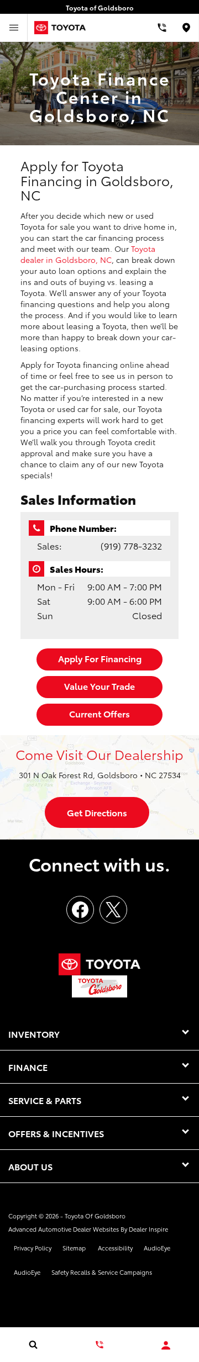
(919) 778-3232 (131, 545)
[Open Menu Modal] (14, 27)
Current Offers (99, 713)
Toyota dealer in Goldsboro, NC (87, 254)
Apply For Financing (100, 658)
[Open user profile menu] (166, 1345)
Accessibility (115, 1247)
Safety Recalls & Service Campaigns (101, 1272)
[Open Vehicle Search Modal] (33, 1344)
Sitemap (74, 1247)
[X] (113, 909)
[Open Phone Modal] (161, 27)
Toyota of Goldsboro (95, 1215)
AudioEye (157, 1247)
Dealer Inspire (148, 1228)
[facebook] (80, 909)
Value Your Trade (99, 685)
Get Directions (97, 812)
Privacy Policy (32, 1247)
